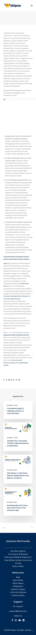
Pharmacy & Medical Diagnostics (18, 557)
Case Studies (18, 580)
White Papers (18, 583)
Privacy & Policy (18, 595)
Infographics (18, 586)
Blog (26, 427)
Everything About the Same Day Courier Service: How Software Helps (17, 507)
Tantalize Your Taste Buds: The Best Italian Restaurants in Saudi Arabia (18, 443)
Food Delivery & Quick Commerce (18, 560)
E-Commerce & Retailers (18, 554)
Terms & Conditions (18, 592)
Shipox (5, 263)
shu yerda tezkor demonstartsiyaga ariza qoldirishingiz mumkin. (15, 362)
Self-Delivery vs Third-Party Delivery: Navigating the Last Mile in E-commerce (18, 475)
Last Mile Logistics (18, 551)
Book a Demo (18, 566)
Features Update (18, 589)
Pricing (18, 563)
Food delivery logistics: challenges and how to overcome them (15, 410)
